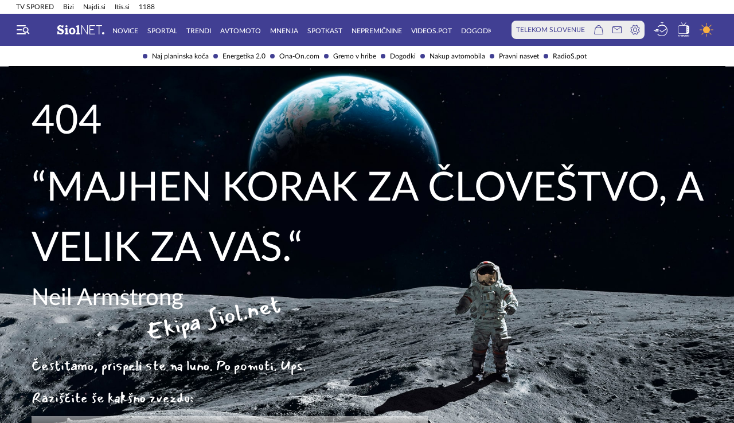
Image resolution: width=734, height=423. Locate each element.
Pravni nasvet (519, 56)
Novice (125, 31)
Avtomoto (240, 31)
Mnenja (284, 31)
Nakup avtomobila (457, 56)
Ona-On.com (299, 56)
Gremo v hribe (354, 56)
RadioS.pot (570, 56)
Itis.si (122, 6)
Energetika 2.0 (244, 56)
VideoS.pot (431, 31)
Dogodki (403, 56)
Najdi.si (94, 6)
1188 (147, 6)
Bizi (68, 6)
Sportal (162, 31)
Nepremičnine (377, 31)
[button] (23, 30)
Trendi (198, 31)
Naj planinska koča (180, 56)
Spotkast (324, 31)
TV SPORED (35, 6)
